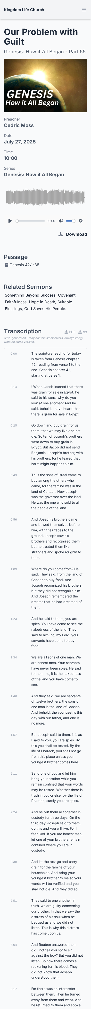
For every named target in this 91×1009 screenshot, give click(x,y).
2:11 (13, 773)
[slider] (30, 221)
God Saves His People (44, 308)
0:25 (13, 425)
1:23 (13, 619)
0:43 (13, 475)
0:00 (13, 353)
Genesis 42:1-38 (24, 264)
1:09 (13, 569)
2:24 (13, 812)
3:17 (13, 989)
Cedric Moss (19, 125)
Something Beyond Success (30, 295)
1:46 (13, 696)
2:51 (13, 900)
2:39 (13, 862)
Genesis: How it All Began (34, 174)
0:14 (13, 387)
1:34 (13, 657)
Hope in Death (42, 301)
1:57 (13, 735)
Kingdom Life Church (24, 9)
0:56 (13, 519)
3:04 (13, 945)
